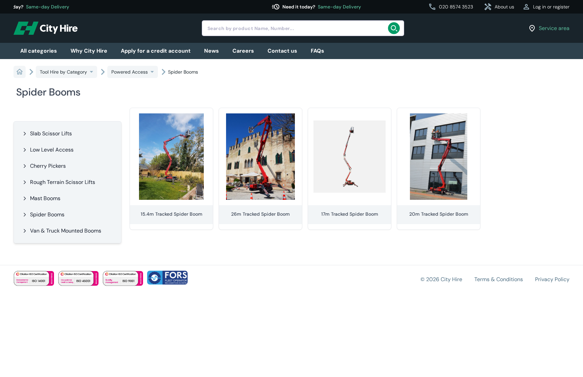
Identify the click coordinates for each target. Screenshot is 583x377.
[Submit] (396, 28)
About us (499, 7)
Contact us (282, 50)
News (211, 50)
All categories (38, 50)
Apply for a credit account (156, 50)
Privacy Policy (552, 279)
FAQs (317, 50)
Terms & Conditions (498, 279)
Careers (243, 50)
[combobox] (303, 28)
